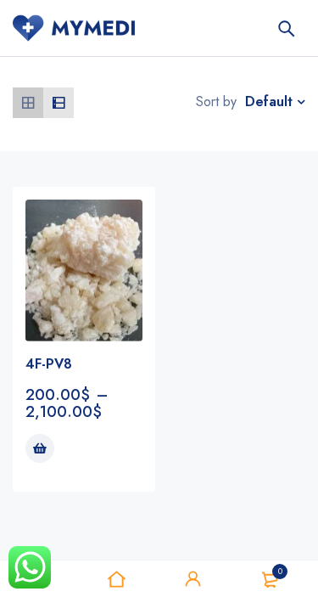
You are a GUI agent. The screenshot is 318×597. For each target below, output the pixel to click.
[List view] (58, 102)
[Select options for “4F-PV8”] (39, 448)
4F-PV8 (48, 364)
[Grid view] (28, 102)
